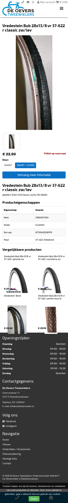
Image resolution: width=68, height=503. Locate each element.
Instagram (11, 425)
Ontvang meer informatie (34, 175)
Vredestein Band (12, 295)
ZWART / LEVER (25, 165)
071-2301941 (18, 402)
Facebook (10, 421)
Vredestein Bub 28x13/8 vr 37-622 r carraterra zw (51, 258)
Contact (7, 463)
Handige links (10, 458)
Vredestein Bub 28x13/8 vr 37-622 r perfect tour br (51, 297)
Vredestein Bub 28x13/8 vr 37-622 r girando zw (17, 258)
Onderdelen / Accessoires (16, 449)
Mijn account (47, 2)
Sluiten (34, 498)
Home (6, 439)
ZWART (8, 165)
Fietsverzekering (12, 453)
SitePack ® (54, 475)
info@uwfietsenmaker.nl (22, 406)
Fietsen (7, 444)
